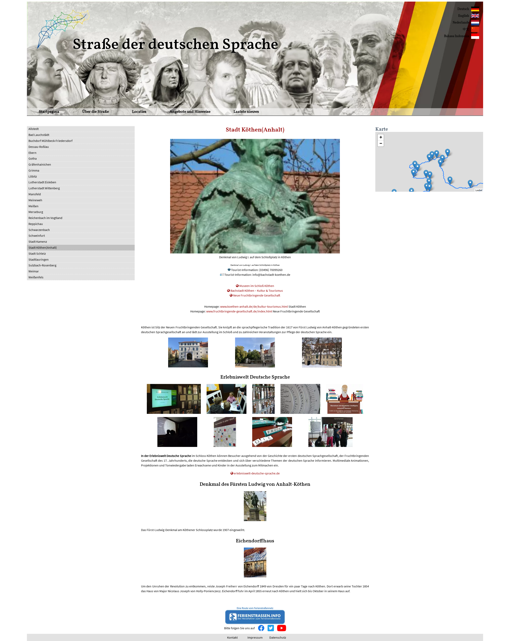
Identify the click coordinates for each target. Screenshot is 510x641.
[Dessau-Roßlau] (436, 154)
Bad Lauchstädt (38, 135)
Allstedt (33, 129)
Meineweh (35, 200)
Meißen (33, 206)
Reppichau (35, 224)
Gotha (32, 158)
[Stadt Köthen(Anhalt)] (429, 158)
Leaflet (479, 190)
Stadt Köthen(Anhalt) (42, 247)
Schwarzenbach (39, 230)
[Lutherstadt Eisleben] (417, 168)
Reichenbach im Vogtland (45, 218)
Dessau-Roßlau (38, 147)
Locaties (139, 112)
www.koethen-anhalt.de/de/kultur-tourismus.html (254, 306)
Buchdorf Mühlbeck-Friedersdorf (50, 141)
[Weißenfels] (429, 182)
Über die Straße (95, 112)
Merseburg (35, 212)
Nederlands (461, 23)
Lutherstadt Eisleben (42, 182)
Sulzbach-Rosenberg (42, 265)
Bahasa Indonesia (456, 36)
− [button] (381, 143)
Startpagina (49, 112)
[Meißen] (470, 184)
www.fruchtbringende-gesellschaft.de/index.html (239, 311)
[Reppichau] (432, 155)
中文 (466, 29)
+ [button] (381, 137)
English (463, 16)
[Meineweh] (429, 187)
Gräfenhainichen (39, 164)
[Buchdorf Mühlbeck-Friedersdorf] (440, 163)
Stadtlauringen (38, 259)
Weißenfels (35, 277)
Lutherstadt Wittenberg (44, 188)
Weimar (33, 271)
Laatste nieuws (246, 112)
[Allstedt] (413, 173)
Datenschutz (277, 637)
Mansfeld (34, 194)
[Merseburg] (429, 175)
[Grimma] (449, 180)
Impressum (255, 637)
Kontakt (232, 637)
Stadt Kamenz (37, 241)
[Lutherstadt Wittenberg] (447, 153)
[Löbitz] (426, 187)
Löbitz (32, 176)
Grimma (33, 170)
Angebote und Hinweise (190, 112)
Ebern (32, 153)
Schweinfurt (36, 236)
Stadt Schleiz (37, 253)
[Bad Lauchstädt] (426, 174)
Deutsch (463, 9)
